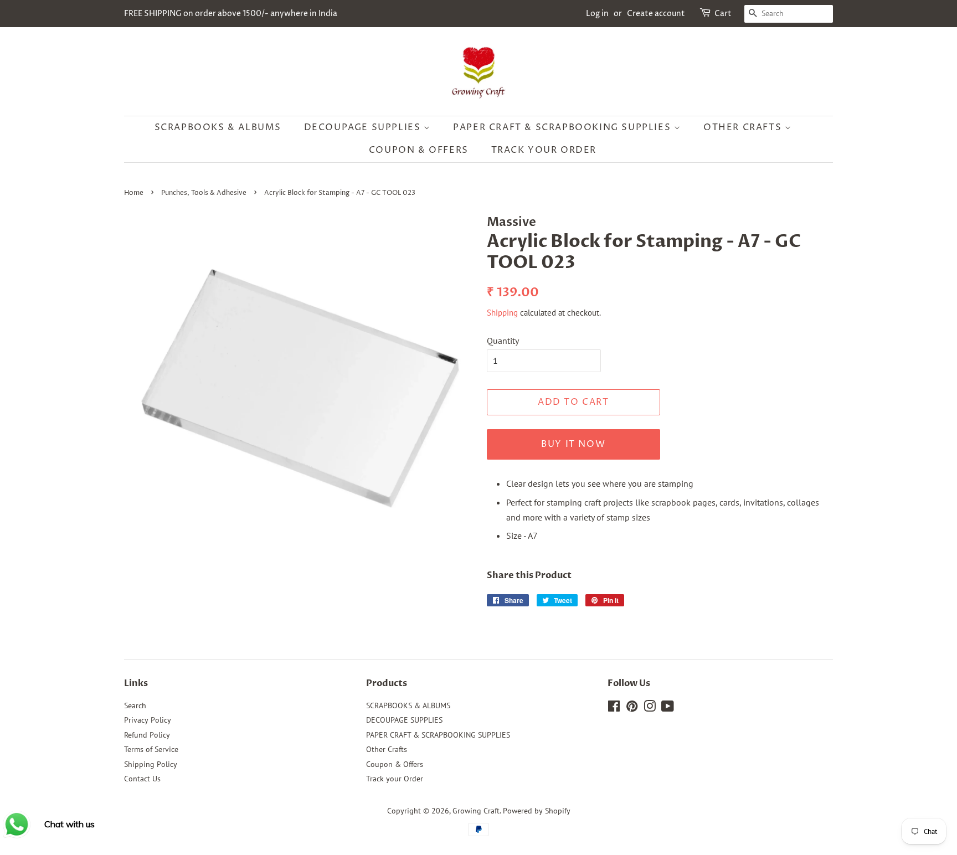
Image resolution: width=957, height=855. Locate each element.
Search (135, 705)
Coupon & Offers (419, 150)
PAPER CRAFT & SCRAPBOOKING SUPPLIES (563, 127)
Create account (656, 13)
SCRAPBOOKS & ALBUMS (218, 127)
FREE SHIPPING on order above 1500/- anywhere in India (230, 13)
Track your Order (544, 150)
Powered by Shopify (536, 811)
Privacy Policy (147, 720)
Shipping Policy (150, 764)
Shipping (502, 312)
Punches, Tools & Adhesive (203, 193)
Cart (723, 13)
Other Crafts (744, 127)
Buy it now (573, 444)
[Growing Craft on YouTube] (667, 708)
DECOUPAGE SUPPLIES (364, 127)
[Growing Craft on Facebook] (614, 708)
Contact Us (142, 779)
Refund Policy (147, 735)
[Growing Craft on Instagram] (650, 708)
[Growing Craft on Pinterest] (632, 708)
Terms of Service (151, 749)
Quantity (503, 340)
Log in (597, 13)
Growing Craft (476, 811)
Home (133, 193)
